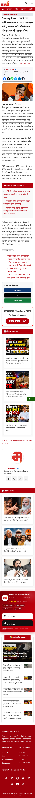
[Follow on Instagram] (14, 478)
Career (22, 759)
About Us (22, 752)
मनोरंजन (23, 9)
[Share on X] (8, 78)
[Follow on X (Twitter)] (20, 478)
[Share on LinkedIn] (19, 78)
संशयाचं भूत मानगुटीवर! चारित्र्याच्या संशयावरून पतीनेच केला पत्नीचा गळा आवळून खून (15, 656)
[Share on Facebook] (4, 78)
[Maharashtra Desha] (5, 3)
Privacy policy (24, 762)
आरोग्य (31, 9)
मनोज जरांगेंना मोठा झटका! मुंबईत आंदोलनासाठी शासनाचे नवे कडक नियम (12, 703)
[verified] (15, 69)
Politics (5, 752)
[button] (26, 3)
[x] (12, 778)
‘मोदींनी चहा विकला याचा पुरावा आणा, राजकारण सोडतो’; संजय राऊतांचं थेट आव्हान (17, 194)
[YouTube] (23, 778)
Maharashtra (12, 14)
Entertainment (7, 759)
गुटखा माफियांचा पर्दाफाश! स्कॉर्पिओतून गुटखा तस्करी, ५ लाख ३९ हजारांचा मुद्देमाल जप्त (12, 680)
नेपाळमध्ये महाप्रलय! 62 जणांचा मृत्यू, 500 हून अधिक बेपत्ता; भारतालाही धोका (13, 668)
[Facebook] (6, 778)
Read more (25, 63)
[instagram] (17, 778)
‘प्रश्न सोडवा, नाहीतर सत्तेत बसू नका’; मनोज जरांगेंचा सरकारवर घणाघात (13, 692)
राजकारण (9, 9)
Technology (6, 763)
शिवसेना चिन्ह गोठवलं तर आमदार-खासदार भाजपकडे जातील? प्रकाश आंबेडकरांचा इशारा (16, 211)
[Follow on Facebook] (8, 478)
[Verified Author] (18, 468)
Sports (4, 756)
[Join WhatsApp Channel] (26, 478)
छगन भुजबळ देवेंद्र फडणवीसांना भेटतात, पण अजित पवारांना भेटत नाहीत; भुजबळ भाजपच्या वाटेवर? (18, 259)
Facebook (17, 290)
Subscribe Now (17, 321)
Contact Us (23, 756)
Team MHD (9, 69)
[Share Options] (23, 78)
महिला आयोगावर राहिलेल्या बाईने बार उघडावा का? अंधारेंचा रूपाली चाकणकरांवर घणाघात (13, 715)
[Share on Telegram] (15, 78)
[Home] (3, 9)
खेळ (16, 9)
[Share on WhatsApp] (12, 78)
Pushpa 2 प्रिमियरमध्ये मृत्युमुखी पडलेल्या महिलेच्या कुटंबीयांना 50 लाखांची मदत (19, 268)
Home (5, 14)
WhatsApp (18, 300)
